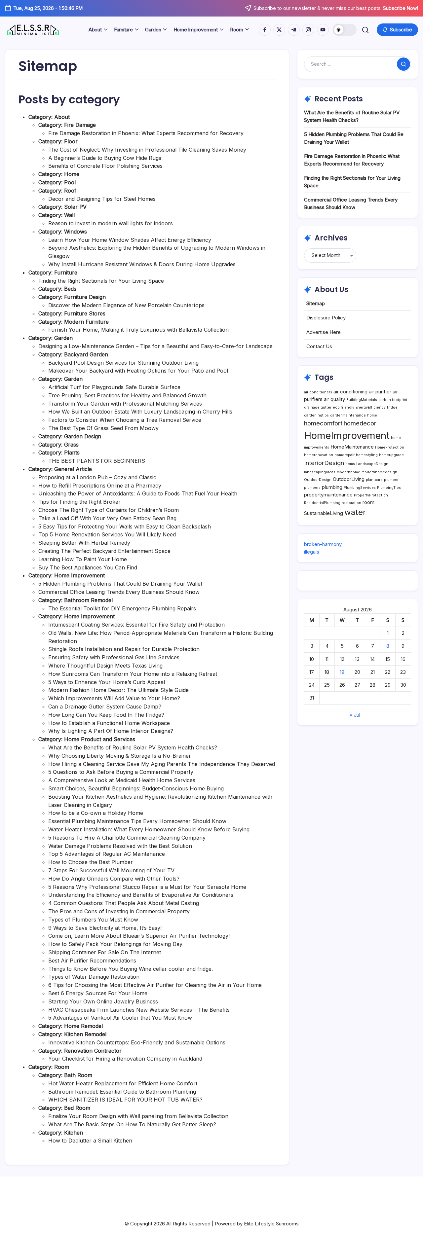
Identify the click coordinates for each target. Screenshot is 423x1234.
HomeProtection (389, 447)
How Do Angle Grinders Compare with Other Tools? (113, 878)
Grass (71, 444)
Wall (69, 215)
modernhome (348, 472)
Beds (70, 288)
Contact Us (319, 346)
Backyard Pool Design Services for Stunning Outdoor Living (123, 362)
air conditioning (350, 391)
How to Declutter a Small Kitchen (90, 1140)
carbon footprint (392, 400)
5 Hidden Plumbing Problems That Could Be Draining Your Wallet (120, 583)
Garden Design (82, 436)
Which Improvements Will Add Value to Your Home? (114, 698)
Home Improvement (79, 575)
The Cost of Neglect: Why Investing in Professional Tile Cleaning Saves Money (147, 149)
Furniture (65, 272)
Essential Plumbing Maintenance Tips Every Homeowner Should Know (137, 821)
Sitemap (315, 303)
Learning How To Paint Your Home (82, 559)
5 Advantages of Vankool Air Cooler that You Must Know (120, 1017)
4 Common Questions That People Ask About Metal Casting (123, 903)
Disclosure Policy (326, 317)
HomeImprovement (347, 435)
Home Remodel (83, 1026)
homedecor (360, 423)
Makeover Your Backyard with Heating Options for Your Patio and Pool (138, 370)
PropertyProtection (371, 495)
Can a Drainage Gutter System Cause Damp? (104, 706)
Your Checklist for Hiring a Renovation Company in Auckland (125, 1058)
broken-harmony (323, 544)
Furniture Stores (84, 313)
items (350, 464)
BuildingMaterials (361, 400)
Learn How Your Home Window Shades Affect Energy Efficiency (129, 239)
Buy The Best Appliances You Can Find (87, 567)
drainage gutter (317, 407)
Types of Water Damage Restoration (93, 976)
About (62, 117)
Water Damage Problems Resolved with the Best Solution (120, 846)
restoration (351, 503)
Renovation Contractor (93, 1050)
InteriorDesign (324, 462)
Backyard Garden (86, 354)
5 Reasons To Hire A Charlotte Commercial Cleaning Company (127, 837)
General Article (73, 469)
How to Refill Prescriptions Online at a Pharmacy (99, 485)
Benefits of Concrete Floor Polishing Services (105, 166)
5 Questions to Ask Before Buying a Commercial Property (120, 772)
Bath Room (78, 1075)
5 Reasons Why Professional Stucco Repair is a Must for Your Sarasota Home (147, 887)
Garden (63, 338)
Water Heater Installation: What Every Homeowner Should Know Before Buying (149, 829)
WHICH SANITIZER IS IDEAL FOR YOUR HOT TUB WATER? (125, 1099)
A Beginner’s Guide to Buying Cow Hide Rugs (104, 158)
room (368, 502)
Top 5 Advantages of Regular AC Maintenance (106, 854)
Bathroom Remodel (88, 600)
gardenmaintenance (348, 415)
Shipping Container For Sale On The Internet (104, 952)
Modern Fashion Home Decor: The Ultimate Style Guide (118, 690)
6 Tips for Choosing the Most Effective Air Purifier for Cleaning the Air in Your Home (155, 985)
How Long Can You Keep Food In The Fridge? (106, 714)
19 (342, 672)
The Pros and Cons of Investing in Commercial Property (119, 911)
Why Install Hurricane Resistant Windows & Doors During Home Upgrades (142, 264)
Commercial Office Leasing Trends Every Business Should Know (119, 592)
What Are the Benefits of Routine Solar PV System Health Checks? (132, 747)
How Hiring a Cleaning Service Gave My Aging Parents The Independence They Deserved (161, 764)
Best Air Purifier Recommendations (92, 960)
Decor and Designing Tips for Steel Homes (102, 199)
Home (71, 174)
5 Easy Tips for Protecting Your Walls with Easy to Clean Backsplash (124, 526)
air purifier (380, 391)
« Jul (355, 715)
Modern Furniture (86, 321)
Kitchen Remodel (85, 1034)
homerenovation (318, 455)
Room (61, 1067)
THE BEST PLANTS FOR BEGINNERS (96, 460)
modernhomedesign (379, 472)
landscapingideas (319, 472)
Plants (72, 452)
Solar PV (75, 206)
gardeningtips (316, 415)
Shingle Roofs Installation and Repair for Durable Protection (124, 649)
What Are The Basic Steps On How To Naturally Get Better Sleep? (132, 1124)
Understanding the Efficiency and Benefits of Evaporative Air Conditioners (140, 894)
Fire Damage (80, 125)
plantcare (374, 480)
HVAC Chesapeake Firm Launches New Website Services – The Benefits (139, 1009)
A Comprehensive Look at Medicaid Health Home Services (121, 780)
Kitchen (73, 1132)
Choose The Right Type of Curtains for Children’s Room (108, 510)
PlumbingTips (389, 488)
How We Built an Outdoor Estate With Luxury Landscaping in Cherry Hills (140, 411)
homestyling (367, 455)
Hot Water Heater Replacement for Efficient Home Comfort (122, 1083)
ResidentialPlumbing (322, 503)
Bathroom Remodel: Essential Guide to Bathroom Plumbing (122, 1091)
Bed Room (77, 1108)
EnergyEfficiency (371, 407)
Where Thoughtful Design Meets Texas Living (105, 665)
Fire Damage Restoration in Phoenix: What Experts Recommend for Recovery (146, 133)
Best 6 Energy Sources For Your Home (97, 993)
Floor (71, 141)
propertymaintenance (328, 494)
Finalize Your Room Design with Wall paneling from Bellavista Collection (138, 1116)
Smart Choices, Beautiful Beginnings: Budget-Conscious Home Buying (136, 788)
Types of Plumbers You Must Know (93, 919)
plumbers (312, 488)
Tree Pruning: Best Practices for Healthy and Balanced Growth (127, 395)
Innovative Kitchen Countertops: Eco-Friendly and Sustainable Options (136, 1042)
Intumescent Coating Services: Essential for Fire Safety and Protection (136, 624)
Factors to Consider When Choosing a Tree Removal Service (124, 420)
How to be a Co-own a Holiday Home (95, 813)
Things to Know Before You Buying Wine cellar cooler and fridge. (130, 968)
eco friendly (343, 407)
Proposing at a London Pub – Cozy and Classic (97, 477)
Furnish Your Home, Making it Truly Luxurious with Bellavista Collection (138, 329)
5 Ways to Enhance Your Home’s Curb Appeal (106, 682)
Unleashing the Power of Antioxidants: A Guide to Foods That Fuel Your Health (137, 493)
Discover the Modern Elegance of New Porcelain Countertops (126, 305)
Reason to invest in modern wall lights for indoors (110, 223)
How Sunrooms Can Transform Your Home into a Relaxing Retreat (132, 674)
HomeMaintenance (352, 447)
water (355, 512)
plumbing (332, 487)
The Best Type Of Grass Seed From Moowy (103, 428)
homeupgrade (391, 455)
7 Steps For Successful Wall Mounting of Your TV (111, 870)
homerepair (344, 455)
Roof (70, 190)
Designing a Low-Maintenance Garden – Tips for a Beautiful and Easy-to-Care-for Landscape (155, 346)
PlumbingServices (360, 488)
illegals (311, 552)
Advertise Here (323, 332)
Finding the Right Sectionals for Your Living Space (101, 280)
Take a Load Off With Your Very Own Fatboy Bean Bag (107, 518)
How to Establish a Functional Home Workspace (109, 723)
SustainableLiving (323, 513)
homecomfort (323, 423)
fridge (392, 407)
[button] (345, 30)
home (372, 415)
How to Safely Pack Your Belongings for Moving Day (115, 944)
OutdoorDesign (317, 480)
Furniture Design (85, 297)
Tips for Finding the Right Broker (79, 501)
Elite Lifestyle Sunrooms (271, 1223)
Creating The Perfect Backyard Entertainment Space (104, 551)
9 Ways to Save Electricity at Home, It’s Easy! (105, 928)
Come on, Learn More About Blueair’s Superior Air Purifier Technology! (139, 935)
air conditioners (318, 392)
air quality (334, 399)
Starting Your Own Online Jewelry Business (103, 1001)
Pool (70, 182)
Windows (75, 231)
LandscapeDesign (372, 464)
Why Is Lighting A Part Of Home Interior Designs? (110, 731)
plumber (391, 480)
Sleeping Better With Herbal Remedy (84, 542)
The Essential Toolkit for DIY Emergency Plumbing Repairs (122, 608)
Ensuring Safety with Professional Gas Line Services (113, 657)
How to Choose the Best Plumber (90, 862)
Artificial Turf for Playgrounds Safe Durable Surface (114, 387)
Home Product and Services (99, 739)
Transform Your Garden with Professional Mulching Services (125, 403)
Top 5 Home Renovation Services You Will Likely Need (107, 534)
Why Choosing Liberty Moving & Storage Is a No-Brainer (119, 755)
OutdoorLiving (349, 479)
